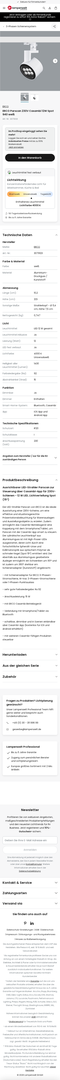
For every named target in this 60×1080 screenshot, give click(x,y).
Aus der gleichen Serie (21, 665)
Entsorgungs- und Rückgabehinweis (37, 934)
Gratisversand (16, 1021)
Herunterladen (15, 654)
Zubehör (9, 676)
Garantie (34, 981)
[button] (55, 61)
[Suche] (44, 8)
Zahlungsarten (15, 893)
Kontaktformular (34, 864)
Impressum (11, 934)
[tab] (30, 234)
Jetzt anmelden (16, 147)
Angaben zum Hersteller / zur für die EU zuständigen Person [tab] (25, 457)
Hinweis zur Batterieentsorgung (31, 939)
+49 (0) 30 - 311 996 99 (25, 722)
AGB (37, 929)
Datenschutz (47, 929)
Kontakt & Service (17, 882)
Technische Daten (17, 235)
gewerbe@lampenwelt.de (26, 729)
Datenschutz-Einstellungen (20, 929)
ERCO (6, 106)
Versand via (12, 903)
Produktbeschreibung (20, 480)
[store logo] (19, 8)
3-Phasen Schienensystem (21, 26)
